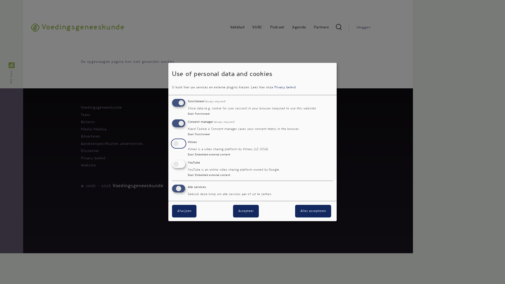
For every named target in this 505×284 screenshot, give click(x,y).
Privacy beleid (285, 87)
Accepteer (246, 211)
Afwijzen (184, 211)
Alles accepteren (313, 211)
